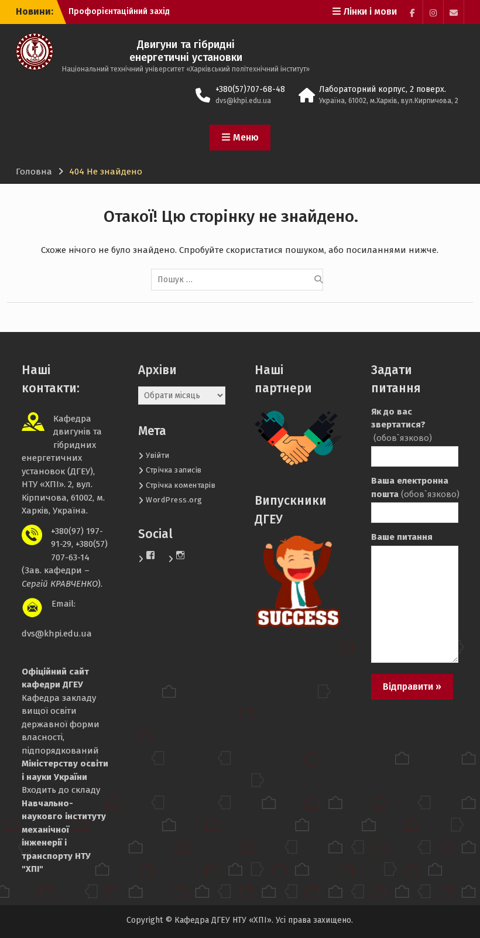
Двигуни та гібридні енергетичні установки (185, 51)
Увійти (157, 455)
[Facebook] (413, 12)
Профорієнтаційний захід (119, 11)
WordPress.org (174, 499)
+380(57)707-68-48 (250, 89)
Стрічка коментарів (180, 485)
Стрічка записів (174, 469)
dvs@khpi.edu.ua (243, 101)
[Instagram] (433, 12)
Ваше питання (402, 537)
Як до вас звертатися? (401, 424)
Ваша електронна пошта (414, 487)
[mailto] (454, 12)
